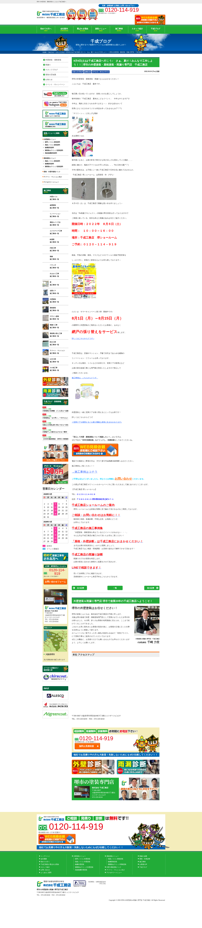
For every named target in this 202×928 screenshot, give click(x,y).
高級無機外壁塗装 (81, 870)
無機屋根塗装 (112, 862)
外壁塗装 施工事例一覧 (54, 300)
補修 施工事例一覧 (54, 258)
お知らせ (88, 72)
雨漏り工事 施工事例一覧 (54, 326)
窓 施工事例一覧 (54, 283)
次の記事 (80, 588)
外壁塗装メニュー (80, 856)
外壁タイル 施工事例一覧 (54, 198)
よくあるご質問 (46, 872)
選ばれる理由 (82, 29)
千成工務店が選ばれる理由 (50, 864)
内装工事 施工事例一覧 (54, 249)
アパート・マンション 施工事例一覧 (57, 352)
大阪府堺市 (50, 654)
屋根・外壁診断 (144, 859)
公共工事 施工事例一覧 (54, 360)
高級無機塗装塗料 (51, 153)
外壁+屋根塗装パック (113, 867)
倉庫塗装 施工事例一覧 (54, 206)
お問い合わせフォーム (55, 581)
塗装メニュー (100, 29)
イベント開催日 (53, 549)
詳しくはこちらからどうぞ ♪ (83, 338)
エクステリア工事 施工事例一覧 (56, 232)
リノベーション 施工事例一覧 (55, 215)
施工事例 (119, 29)
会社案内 (64, 29)
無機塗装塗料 (49, 147)
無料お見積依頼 (86, 746)
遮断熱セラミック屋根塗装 (117, 864)
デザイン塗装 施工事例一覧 (54, 317)
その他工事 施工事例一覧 (54, 369)
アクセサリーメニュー (51, 182)
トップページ (45, 856)
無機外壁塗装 (79, 864)
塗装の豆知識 (50, 75)
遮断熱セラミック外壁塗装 (84, 867)
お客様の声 (143, 864)
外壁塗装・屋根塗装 (53, 60)
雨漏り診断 (143, 856)
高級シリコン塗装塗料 (52, 145)
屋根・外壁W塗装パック (52, 172)
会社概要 (44, 859)
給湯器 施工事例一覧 (54, 240)
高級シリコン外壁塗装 (82, 862)
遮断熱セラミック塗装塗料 (54, 150)
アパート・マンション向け (53, 177)
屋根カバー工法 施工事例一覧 (55, 223)
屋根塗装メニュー (112, 856)
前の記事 (150, 588)
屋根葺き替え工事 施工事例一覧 (56, 335)
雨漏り (48, 65)
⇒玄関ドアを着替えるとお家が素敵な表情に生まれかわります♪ (97, 422)
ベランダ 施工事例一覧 (54, 266)
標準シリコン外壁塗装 (82, 859)
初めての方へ (46, 29)
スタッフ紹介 (137, 29)
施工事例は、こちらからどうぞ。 (85, 378)
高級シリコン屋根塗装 (115, 859)
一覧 (115, 588)
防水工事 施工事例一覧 (54, 343)
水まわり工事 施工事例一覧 (54, 275)
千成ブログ (155, 29)
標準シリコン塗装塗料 (52, 142)
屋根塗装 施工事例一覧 (54, 309)
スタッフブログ (77, 72)
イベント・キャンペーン (100, 72)
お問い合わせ (123, 478)
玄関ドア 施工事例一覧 (54, 292)
